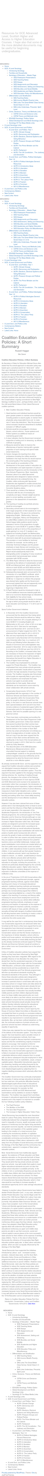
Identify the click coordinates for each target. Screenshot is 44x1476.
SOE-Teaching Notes (21, 80)
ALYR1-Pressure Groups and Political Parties (27, 1416)
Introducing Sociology (16, 71)
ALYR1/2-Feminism (20, 184)
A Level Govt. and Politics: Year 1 (21, 130)
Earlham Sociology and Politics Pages (19, 20)
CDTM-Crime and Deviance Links (25, 114)
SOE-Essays (18, 82)
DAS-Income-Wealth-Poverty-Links (26, 100)
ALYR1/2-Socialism (20, 170)
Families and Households (18, 73)
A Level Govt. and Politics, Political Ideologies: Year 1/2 (24, 1431)
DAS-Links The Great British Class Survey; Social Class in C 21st (29, 103)
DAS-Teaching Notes (21, 98)
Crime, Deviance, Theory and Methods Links (25, 111)
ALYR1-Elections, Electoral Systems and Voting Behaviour (28, 1411)
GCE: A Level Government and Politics (18, 127)
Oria (33, 1472)
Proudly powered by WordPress (13, 1472)
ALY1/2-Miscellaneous (21, 186)
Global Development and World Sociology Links (26, 120)
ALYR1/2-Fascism (20, 182)
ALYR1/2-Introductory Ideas (23, 166)
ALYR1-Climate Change (22, 132)
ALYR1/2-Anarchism (21, 175)
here (32, 629)
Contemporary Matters (13, 191)
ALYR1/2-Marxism (20, 173)
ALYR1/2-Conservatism (22, 177)
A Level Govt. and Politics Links (16, 189)
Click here (22, 626)
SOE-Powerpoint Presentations (25, 77)
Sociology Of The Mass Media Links (22, 123)
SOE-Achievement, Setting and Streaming (28, 86)
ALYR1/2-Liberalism (21, 168)
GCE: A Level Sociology (13, 68)
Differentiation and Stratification (20, 95)
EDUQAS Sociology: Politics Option (21, 118)
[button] (4, 64)
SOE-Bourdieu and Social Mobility (26, 89)
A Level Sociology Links (13, 125)
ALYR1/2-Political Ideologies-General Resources (27, 1436)
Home (7, 66)
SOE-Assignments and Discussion (26, 84)
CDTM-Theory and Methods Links (26, 116)
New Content (9, 193)
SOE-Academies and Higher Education (27, 91)
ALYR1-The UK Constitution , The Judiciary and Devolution (29, 1427)
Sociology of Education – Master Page (22, 75)
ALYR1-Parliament (20, 150)
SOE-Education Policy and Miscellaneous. (28, 93)
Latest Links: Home (11, 195)
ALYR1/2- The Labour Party (23, 179)
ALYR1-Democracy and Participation (26, 134)
